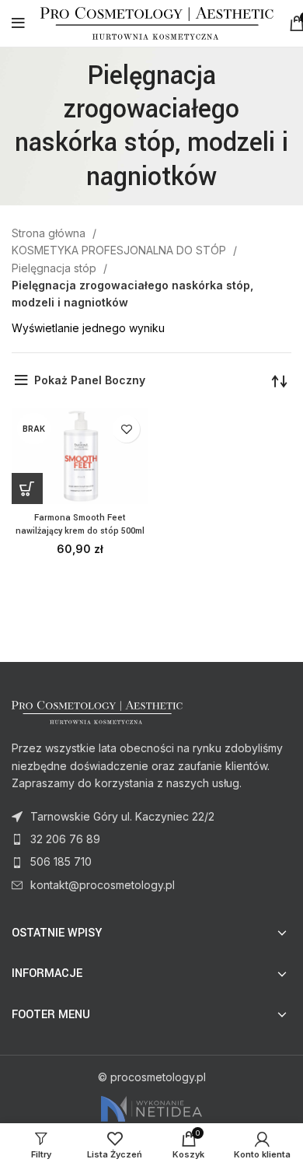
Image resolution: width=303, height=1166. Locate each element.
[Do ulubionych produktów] (126, 429)
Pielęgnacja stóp (55, 268)
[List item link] (151, 839)
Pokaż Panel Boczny (89, 380)
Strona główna (50, 233)
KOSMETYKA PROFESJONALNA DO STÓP (120, 250)
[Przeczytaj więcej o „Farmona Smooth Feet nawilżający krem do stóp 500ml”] (27, 488)
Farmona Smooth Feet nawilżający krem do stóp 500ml (80, 524)
